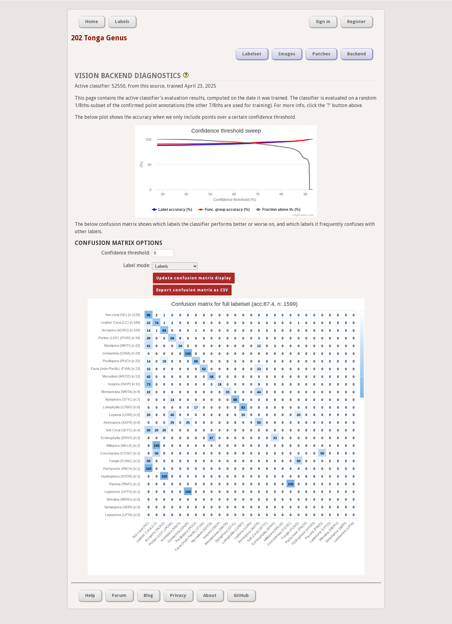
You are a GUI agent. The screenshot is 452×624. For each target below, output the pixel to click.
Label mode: (136, 265)
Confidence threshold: (125, 253)
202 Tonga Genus (99, 38)
